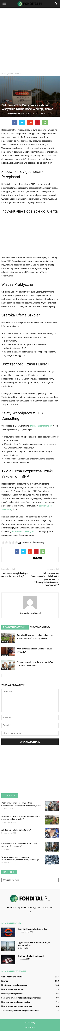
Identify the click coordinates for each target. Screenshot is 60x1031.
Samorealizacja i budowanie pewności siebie (20, 1010)
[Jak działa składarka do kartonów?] (52, 833)
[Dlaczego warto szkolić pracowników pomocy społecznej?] (8, 665)
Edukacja (6, 101)
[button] (56, 4)
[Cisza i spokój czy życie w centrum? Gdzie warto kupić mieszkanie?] (52, 847)
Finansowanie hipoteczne (12, 989)
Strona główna (7, 73)
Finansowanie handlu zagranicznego (16, 1006)
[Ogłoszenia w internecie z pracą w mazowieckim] (8, 946)
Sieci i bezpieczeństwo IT (12, 976)
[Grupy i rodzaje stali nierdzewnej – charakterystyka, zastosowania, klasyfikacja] (52, 860)
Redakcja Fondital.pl (15, 113)
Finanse (4, 981)
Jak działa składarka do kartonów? (16, 830)
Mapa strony (30, 1022)
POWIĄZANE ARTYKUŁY (15, 627)
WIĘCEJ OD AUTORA (40, 627)
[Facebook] (30, 912)
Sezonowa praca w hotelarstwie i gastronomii (21, 998)
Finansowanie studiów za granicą (15, 1002)
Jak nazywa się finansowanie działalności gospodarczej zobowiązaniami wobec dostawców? (45, 579)
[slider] (9, 542)
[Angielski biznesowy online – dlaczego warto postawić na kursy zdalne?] (8, 638)
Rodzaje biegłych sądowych (31, 956)
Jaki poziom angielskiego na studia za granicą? (14, 575)
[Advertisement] (30, 39)
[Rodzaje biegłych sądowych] (8, 959)
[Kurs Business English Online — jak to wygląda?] (8, 652)
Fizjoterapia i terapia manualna (14, 985)
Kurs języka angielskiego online (32, 929)
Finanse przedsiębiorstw (11, 993)
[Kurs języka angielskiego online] (8, 932)
